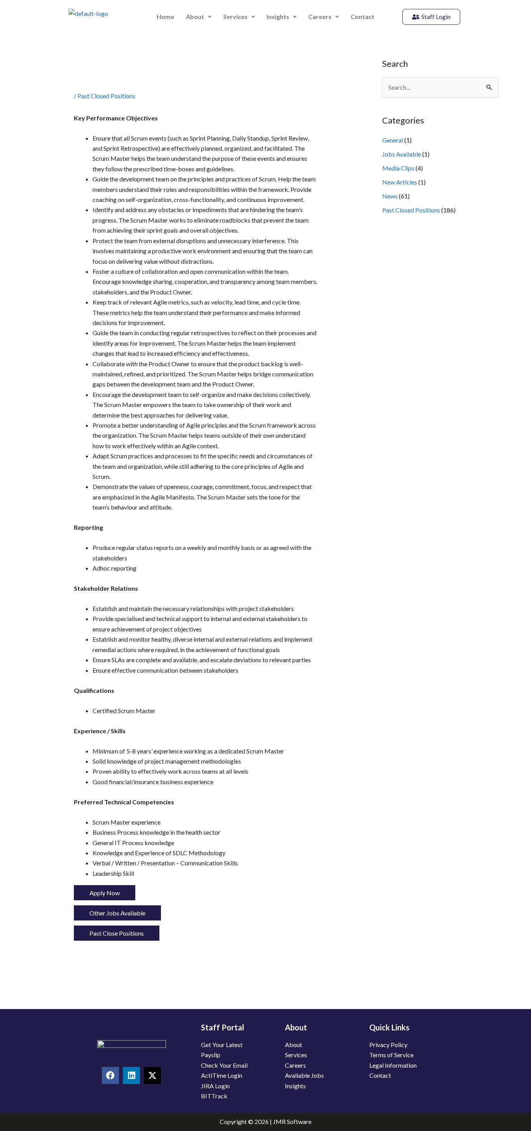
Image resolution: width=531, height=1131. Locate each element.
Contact (362, 16)
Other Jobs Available (117, 913)
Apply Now (104, 892)
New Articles (399, 182)
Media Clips (398, 168)
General (392, 140)
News (390, 196)
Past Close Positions (116, 933)
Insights (278, 16)
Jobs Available (401, 154)
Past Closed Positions (106, 95)
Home (165, 16)
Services (235, 16)
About (195, 16)
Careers (320, 16)
